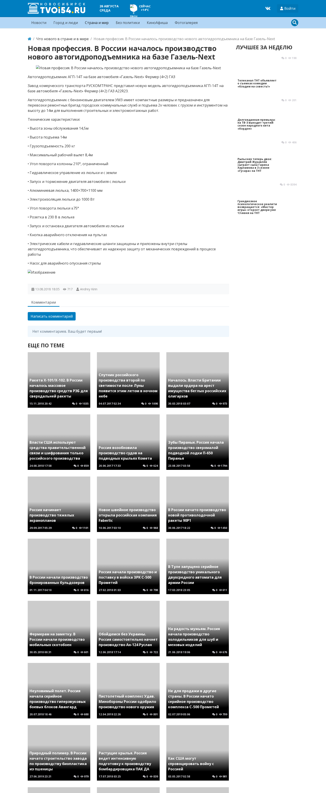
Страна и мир (97, 22)
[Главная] (29, 39)
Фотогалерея (186, 22)
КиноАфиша (157, 22)
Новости (38, 22)
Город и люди (65, 22)
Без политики (128, 22)
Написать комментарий (52, 316)
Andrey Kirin (88, 289)
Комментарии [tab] (43, 302)
